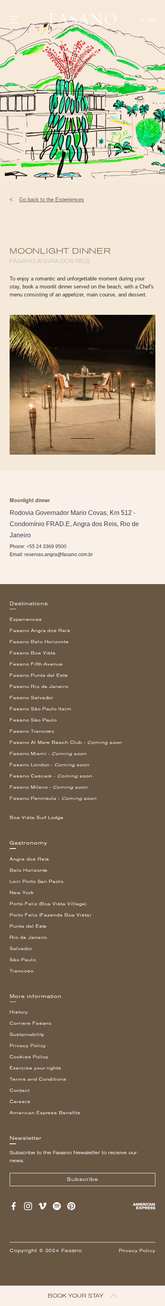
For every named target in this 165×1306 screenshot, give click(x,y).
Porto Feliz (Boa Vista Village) (48, 904)
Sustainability (27, 1034)
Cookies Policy (29, 1057)
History (19, 1012)
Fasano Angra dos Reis (40, 630)
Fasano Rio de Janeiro (39, 686)
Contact (20, 1090)
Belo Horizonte (29, 870)
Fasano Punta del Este (39, 675)
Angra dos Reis (29, 859)
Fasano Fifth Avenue (36, 664)
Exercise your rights (35, 1068)
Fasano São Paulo (33, 720)
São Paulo (23, 960)
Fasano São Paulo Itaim (41, 709)
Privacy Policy (28, 1046)
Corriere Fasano (31, 1023)
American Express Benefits (45, 1113)
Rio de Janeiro (28, 937)
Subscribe (82, 1179)
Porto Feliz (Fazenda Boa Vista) (50, 915)
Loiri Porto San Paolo (37, 881)
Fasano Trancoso (32, 731)
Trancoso (22, 971)
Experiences (26, 619)
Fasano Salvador (31, 698)
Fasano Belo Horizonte (39, 642)
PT (143, 20)
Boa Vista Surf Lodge (37, 817)
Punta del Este (28, 926)
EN (153, 20)
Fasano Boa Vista (33, 653)
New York (22, 893)
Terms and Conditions (38, 1079)
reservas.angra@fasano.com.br (58, 554)
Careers (20, 1101)
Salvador (21, 948)
